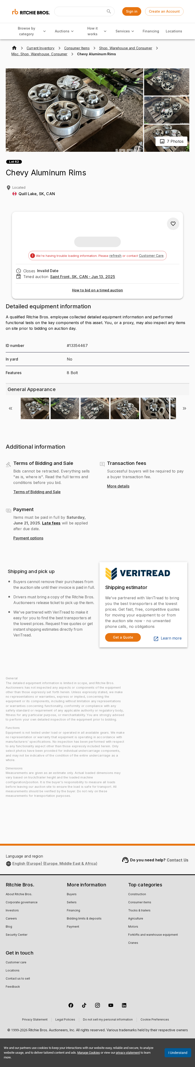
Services (123, 31)
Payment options (28, 538)
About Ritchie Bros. (19, 894)
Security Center (16, 935)
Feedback (13, 987)
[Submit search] (109, 11)
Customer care (16, 962)
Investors (12, 911)
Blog (9, 927)
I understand (177, 1053)
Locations (174, 31)
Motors (133, 927)
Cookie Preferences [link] (155, 1020)
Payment (73, 927)
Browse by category (26, 31)
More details (118, 486)
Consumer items (139, 902)
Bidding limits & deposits (84, 919)
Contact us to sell (18, 979)
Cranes (133, 943)
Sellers (72, 902)
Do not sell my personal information (108, 1020)
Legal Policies (65, 1020)
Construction (137, 894)
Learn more (171, 638)
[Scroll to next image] (184, 408)
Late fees (51, 523)
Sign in (131, 11)
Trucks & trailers (139, 911)
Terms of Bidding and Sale (37, 492)
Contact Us (178, 860)
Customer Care (151, 256)
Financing (151, 31)
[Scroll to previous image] (10, 408)
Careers (11, 919)
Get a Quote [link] (123, 637)
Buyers (72, 894)
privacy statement (128, 1052)
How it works (92, 31)
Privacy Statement (35, 1020)
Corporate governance (22, 902)
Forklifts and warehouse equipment (153, 935)
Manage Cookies (88, 1052)
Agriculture (135, 919)
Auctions (62, 31)
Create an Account (164, 11)
